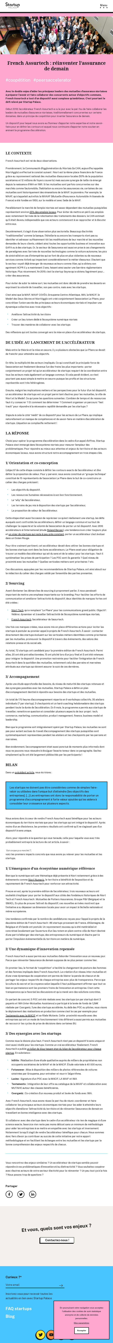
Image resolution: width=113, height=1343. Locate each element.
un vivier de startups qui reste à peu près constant (36, 534)
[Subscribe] (61, 1285)
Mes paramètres (81, 1323)
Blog (10, 1316)
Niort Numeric (36, 879)
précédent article (24, 772)
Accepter (81, 1330)
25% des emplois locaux (43, 212)
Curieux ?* (14, 1277)
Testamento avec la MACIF (20, 1015)
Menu (103, 5)
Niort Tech (17, 610)
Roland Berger (55, 530)
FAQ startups (19, 1309)
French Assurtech (21, 619)
